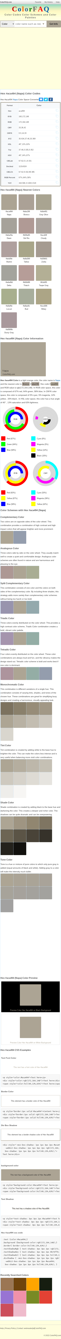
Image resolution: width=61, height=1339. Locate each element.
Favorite (38, 2)
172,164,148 (24, 122)
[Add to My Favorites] (41, 99)
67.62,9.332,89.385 (26, 172)
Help (58, 2)
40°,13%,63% (24, 144)
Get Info (54, 24)
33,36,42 (22, 128)
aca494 (22, 111)
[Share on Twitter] (46, 99)
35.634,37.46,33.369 (27, 139)
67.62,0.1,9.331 (25, 161)
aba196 (35, 384)
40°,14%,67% (24, 155)
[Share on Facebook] (51, 99)
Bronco (26, 384)
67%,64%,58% (25, 177)
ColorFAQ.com (6, 2)
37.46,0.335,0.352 (26, 150)
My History (49, 2)
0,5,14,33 (22, 133)
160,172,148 (24, 116)
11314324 (23, 166)
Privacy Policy (10, 1328)
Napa (15, 99)
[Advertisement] (30, 58)
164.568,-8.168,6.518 (27, 183)
